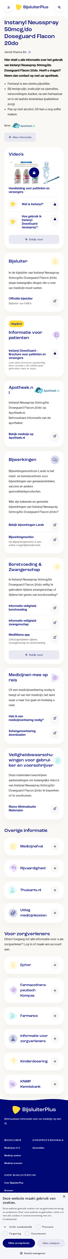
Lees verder (24, 1219)
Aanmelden (38, 1147)
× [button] (64, 1196)
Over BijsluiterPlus (13, 1182)
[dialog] (34, 1226)
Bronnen (8, 1190)
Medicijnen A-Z (12, 1147)
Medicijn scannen (13, 1163)
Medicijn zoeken (12, 1155)
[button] (34, 1253)
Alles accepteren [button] (18, 1243)
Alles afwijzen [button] (51, 1243)
